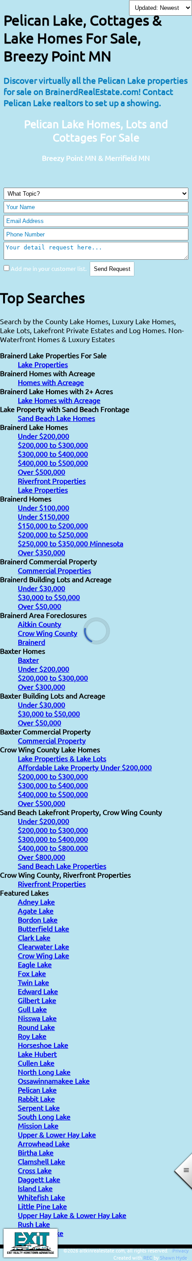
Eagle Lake (35, 964)
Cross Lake (35, 1170)
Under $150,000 (43, 516)
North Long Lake (44, 1071)
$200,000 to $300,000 (53, 444)
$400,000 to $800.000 (53, 847)
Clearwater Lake (43, 946)
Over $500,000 (41, 471)
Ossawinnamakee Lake (54, 1080)
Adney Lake (36, 901)
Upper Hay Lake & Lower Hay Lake (72, 1214)
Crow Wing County (47, 632)
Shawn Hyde (173, 1257)
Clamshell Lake (41, 1161)
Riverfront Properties (52, 480)
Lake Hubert (37, 1053)
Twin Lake (33, 982)
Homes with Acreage (51, 381)
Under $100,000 (43, 507)
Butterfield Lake (43, 928)
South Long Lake (44, 1116)
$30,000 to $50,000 (49, 596)
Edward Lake (38, 990)
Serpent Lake (39, 1107)
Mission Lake (38, 1125)
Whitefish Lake (41, 1196)
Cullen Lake (36, 1062)
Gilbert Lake (37, 999)
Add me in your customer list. (49, 268)
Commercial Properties (54, 570)
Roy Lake (32, 1035)
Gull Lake (32, 1008)
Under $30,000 (41, 587)
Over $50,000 (39, 605)
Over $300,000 (41, 686)
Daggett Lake (39, 1179)
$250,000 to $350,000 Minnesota (70, 543)
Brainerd (31, 641)
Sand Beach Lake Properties (62, 865)
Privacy (180, 1250)
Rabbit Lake (36, 1098)
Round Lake (36, 1026)
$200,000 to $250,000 (53, 534)
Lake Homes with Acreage (59, 399)
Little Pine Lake (42, 1205)
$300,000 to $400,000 (53, 453)
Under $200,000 (43, 435)
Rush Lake (34, 1223)
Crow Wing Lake (43, 955)
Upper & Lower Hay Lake (57, 1134)
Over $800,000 (41, 856)
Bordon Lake (38, 919)
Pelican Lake (37, 1089)
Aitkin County (39, 623)
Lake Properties (43, 364)
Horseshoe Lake (43, 1044)
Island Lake (35, 1188)
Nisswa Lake (37, 1017)
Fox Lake (32, 973)
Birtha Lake (36, 1152)
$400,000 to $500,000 (53, 462)
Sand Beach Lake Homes (56, 417)
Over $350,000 (41, 552)
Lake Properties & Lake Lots (62, 758)
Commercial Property (52, 740)
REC (147, 1257)
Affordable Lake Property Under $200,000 (85, 767)
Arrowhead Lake (44, 1143)
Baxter (28, 659)
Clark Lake (34, 937)
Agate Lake (36, 910)
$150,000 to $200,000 (53, 525)
